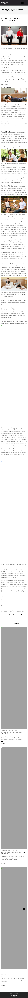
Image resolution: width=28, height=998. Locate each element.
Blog (24, 22)
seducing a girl (20, 611)
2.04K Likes (4, 743)
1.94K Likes (4, 863)
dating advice (9, 610)
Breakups (3, 23)
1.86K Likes (4, 985)
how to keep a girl (17, 610)
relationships (13, 611)
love (8, 611)
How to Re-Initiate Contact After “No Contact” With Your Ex (13, 853)
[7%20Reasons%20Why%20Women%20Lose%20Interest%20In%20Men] (6, 614)
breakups (3, 610)
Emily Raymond (9, 22)
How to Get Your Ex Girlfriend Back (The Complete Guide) (11, 733)
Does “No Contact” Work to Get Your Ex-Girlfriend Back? (11, 973)
